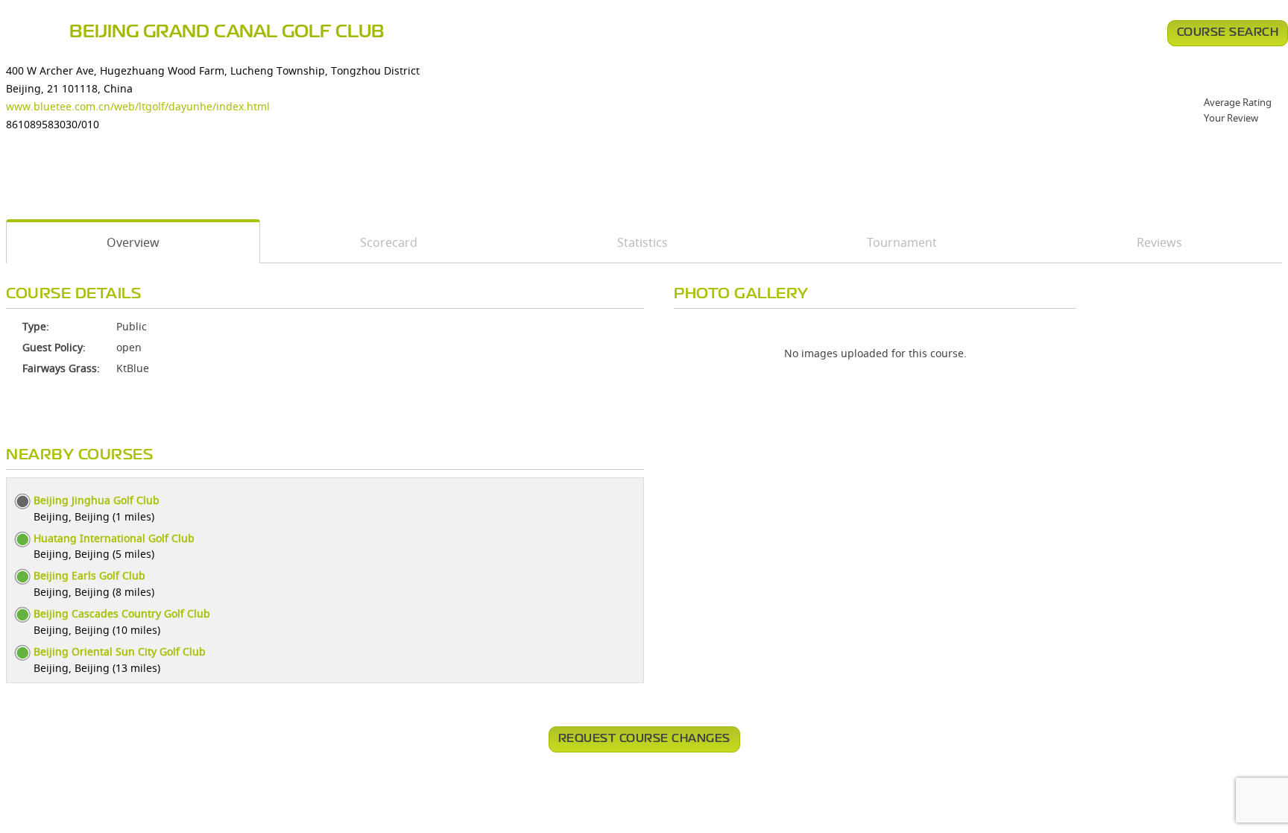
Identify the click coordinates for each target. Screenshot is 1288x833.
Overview (133, 242)
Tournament (902, 242)
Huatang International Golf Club (114, 538)
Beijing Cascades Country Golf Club (122, 613)
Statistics (642, 242)
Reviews (1159, 242)
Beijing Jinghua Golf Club (97, 500)
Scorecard (388, 242)
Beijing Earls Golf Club (89, 575)
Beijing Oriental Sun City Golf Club (120, 651)
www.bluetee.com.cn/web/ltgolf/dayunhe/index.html (138, 106)
